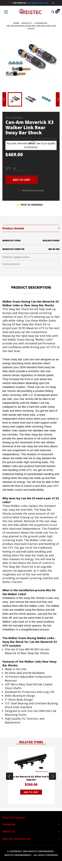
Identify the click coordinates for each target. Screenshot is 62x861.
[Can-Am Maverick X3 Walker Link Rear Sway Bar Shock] (31, 62)
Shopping (8, 824)
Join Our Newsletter (16, 838)
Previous (4, 99)
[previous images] (9, 776)
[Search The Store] (52, 12)
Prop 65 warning (31, 204)
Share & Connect (14, 817)
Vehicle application (15, 257)
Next (58, 99)
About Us (8, 831)
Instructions (11, 264)
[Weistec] (29, 12)
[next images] (52, 776)
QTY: (8, 168)
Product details (13, 228)
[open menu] (6, 12)
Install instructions (33, 190)
